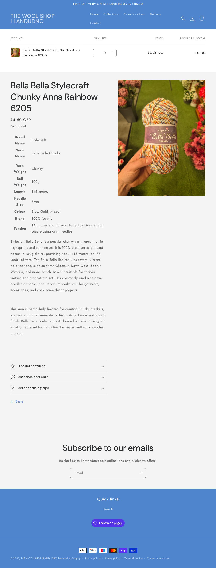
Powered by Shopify (69, 558)
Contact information (158, 558)
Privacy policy (112, 558)
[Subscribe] (141, 473)
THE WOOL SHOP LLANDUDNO (39, 558)
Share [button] (19, 401)
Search (108, 509)
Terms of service (133, 558)
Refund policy (92, 558)
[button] (183, 18)
